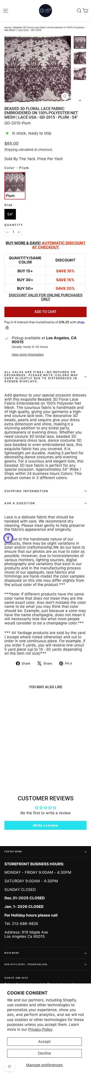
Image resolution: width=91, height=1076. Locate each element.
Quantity (13, 225)
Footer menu (13, 851)
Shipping (10, 149)
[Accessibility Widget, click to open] (8, 538)
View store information (28, 354)
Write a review (45, 825)
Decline (44, 1053)
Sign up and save (16, 978)
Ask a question (19, 503)
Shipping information (26, 491)
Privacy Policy (40, 1029)
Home (7, 27)
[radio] (14, 185)
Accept (44, 1041)
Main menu (11, 953)
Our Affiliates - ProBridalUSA (25, 964)
